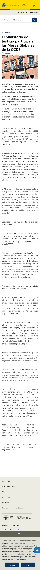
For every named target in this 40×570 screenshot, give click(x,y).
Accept (12, 565)
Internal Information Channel (13, 508)
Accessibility (6, 502)
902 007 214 (6, 530)
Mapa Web (6, 481)
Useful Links (6, 497)
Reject (28, 565)
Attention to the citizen (10, 525)
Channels (5, 492)
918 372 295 (15, 530)
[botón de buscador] (34, 20)
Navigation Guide (8, 486)
